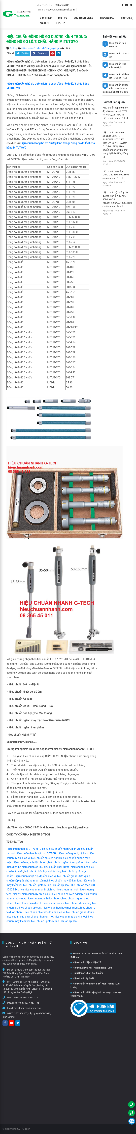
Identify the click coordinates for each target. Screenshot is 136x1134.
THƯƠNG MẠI (107, 18)
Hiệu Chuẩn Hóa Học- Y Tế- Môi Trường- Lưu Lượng (95, 985)
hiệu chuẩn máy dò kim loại (65, 880)
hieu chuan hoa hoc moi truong (61, 907)
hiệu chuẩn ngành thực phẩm (65, 862)
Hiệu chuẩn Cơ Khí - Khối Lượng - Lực (40, 48)
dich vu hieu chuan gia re (71, 912)
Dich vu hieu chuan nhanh (30, 889)
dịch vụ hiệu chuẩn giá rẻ (62, 876)
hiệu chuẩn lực (79, 867)
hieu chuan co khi (53, 903)
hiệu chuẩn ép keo (58, 885)
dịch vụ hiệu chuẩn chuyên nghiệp (42, 858)
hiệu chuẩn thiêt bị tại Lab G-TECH (36, 853)
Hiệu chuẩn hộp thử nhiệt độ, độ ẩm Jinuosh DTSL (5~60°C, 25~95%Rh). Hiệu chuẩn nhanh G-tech (115, 112)
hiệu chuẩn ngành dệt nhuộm (30, 862)
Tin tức (125, 18)
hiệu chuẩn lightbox (34, 885)
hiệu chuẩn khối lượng (56, 867)
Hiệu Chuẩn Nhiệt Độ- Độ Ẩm (88, 973)
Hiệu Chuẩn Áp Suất (83, 978)
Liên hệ (60, 23)
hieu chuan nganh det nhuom (43, 898)
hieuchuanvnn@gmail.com (60, 9)
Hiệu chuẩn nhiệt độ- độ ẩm (30, 876)
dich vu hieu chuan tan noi (62, 889)
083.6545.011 (62, 5)
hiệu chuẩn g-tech (68, 853)
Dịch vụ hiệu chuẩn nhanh (55, 848)
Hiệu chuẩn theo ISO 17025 (22, 848)
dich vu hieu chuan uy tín (27, 894)
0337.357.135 (32, 1002)
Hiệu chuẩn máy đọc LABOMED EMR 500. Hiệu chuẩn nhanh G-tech (115, 174)
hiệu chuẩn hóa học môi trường (42, 871)
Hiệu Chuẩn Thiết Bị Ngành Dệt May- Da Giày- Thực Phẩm (95, 994)
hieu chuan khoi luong (78, 903)
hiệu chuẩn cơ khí (32, 867)
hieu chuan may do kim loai (71, 916)
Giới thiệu (46, 18)
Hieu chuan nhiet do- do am (40, 912)
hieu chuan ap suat (30, 907)
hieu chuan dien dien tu (28, 903)
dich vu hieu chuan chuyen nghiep (63, 894)
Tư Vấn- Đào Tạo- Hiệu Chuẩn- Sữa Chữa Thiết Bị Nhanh (96, 955)
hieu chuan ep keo (66, 921)
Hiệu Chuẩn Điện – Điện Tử (87, 962)
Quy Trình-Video (83, 18)
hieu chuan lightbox (42, 921)
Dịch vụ (62, 18)
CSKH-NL (45, 23)
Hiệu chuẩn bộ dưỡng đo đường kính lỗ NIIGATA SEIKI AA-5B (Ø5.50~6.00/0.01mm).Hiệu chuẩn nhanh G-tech (116, 199)
